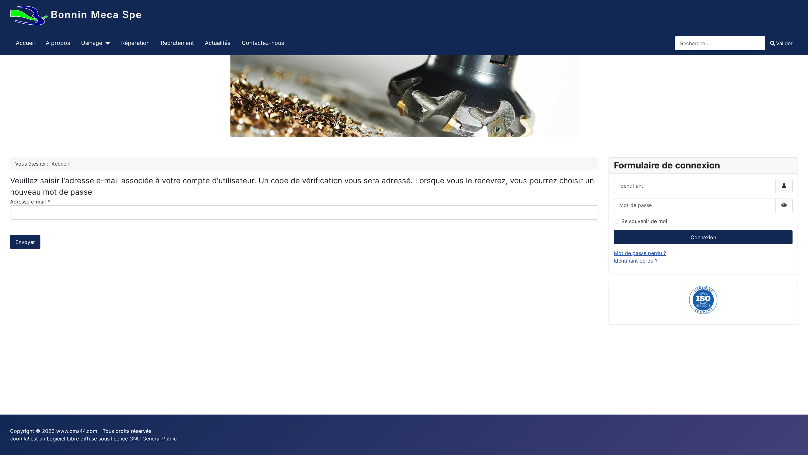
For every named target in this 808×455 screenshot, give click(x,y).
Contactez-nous (263, 42)
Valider (784, 43)
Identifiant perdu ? (635, 261)
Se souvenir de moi (644, 221)
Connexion (703, 237)
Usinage (91, 42)
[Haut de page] (797, 443)
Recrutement (177, 42)
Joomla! (19, 438)
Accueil (25, 42)
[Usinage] (106, 43)
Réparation (135, 42)
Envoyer (25, 242)
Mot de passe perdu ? (640, 253)
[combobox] (720, 43)
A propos (58, 42)
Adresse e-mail (30, 201)
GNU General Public (153, 438)
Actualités (217, 42)
